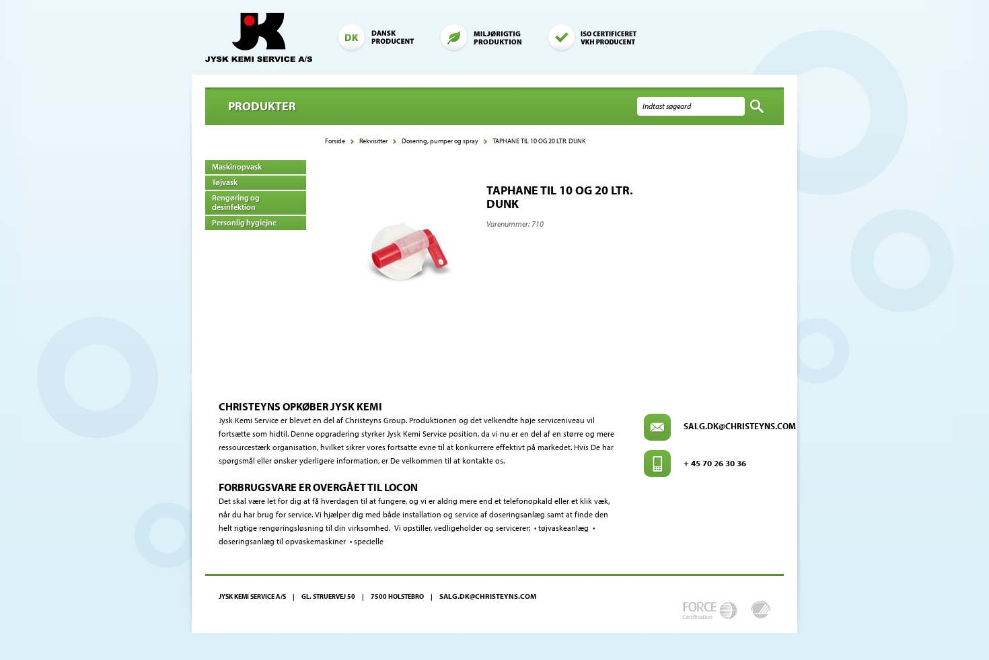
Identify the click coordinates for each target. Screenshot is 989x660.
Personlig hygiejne (244, 222)
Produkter (262, 106)
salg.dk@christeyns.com (740, 425)
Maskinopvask (237, 166)
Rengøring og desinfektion (236, 202)
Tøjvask (224, 182)
